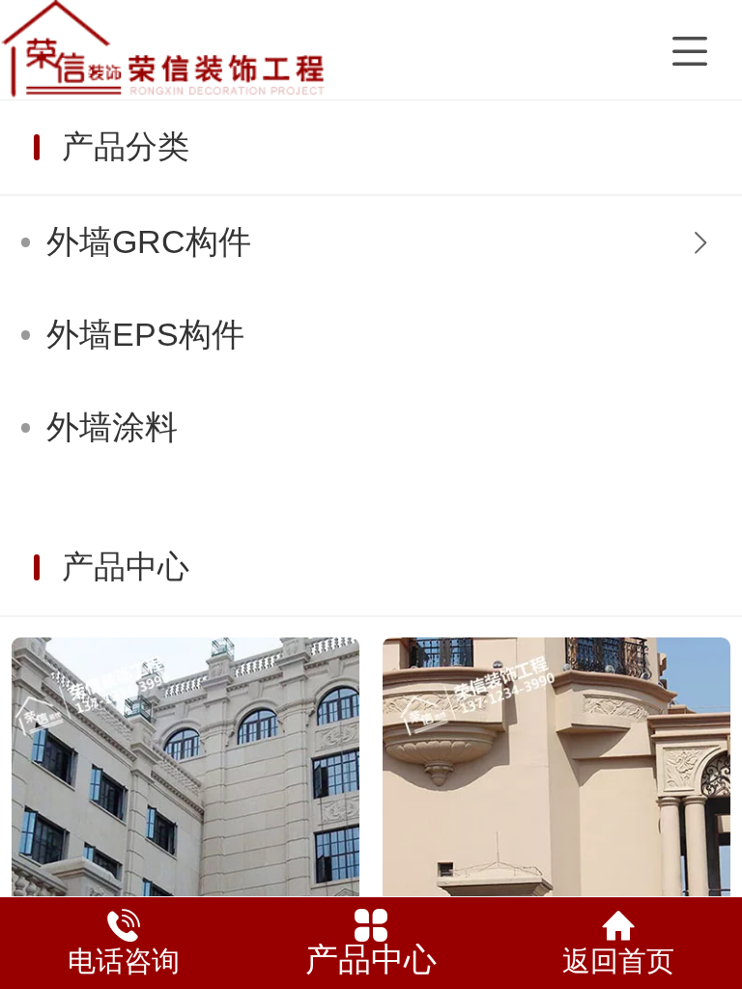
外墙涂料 (112, 427)
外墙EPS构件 (145, 335)
